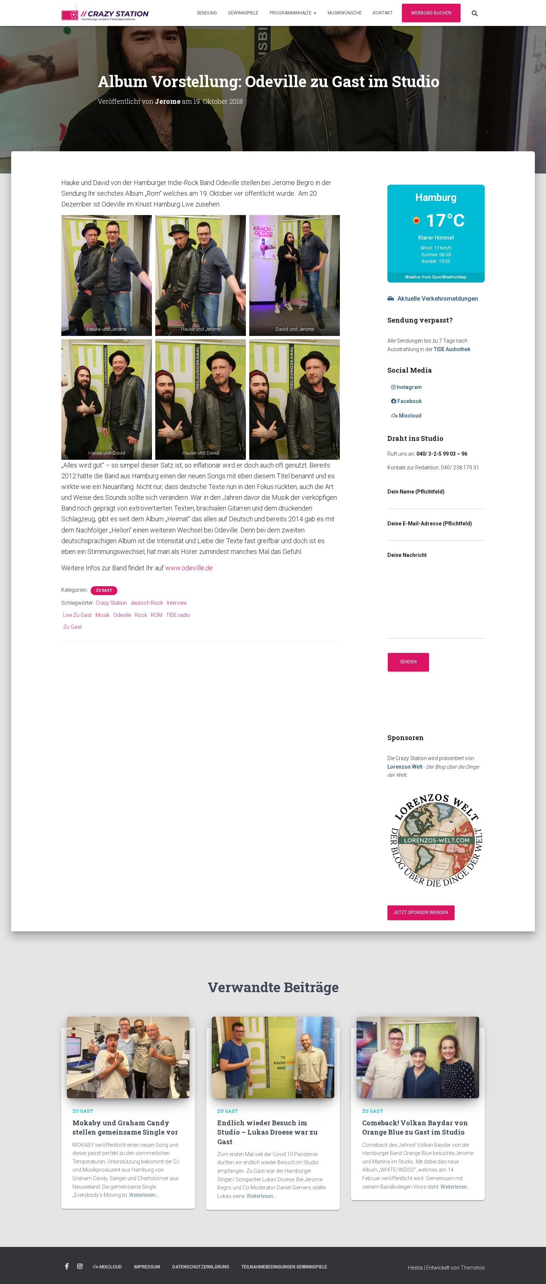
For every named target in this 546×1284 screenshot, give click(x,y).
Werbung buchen (431, 13)
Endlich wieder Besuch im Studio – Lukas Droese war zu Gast (267, 1132)
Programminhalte (291, 13)
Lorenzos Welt (404, 767)
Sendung (207, 13)
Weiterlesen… (144, 1195)
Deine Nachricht (407, 555)
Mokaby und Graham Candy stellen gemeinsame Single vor (125, 1127)
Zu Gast (104, 590)
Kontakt (383, 13)
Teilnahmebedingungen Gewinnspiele (284, 1267)
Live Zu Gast (77, 615)
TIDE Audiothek (452, 349)
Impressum (147, 1267)
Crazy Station (111, 603)
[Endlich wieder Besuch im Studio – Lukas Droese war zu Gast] (273, 1057)
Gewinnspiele (243, 13)
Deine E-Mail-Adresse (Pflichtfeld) (429, 524)
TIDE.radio (178, 615)
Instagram (409, 387)
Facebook (409, 401)
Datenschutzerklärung (200, 1267)
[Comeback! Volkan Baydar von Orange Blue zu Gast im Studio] (418, 1057)
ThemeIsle (473, 1268)
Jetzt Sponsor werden (421, 912)
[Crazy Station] (105, 13)
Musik (102, 615)
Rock (141, 615)
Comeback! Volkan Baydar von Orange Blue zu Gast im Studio (415, 1127)
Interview (177, 603)
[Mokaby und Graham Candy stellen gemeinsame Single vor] (128, 1057)
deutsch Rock (147, 603)
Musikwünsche (345, 13)
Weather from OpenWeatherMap (436, 277)
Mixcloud (410, 416)
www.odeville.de (189, 568)
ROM (156, 615)
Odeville (122, 615)
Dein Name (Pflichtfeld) (416, 492)
